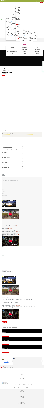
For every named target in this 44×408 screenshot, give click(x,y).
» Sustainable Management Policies (22, 403)
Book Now (42, 2)
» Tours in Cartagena (22, 396)
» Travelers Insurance (22, 401)
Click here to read (14, 222)
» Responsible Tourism (22, 402)
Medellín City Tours (7, 358)
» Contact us (22, 390)
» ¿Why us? (22, 392)
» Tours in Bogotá (22, 397)
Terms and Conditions (14, 384)
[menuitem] (8, 18)
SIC (24, 384)
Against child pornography (19, 384)
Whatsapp (22, 370)
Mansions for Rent (24, 44)
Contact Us (22, 378)
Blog (22, 374)
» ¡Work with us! (22, 391)
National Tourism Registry (29, 384)
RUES (23, 384)
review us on (6, 362)
